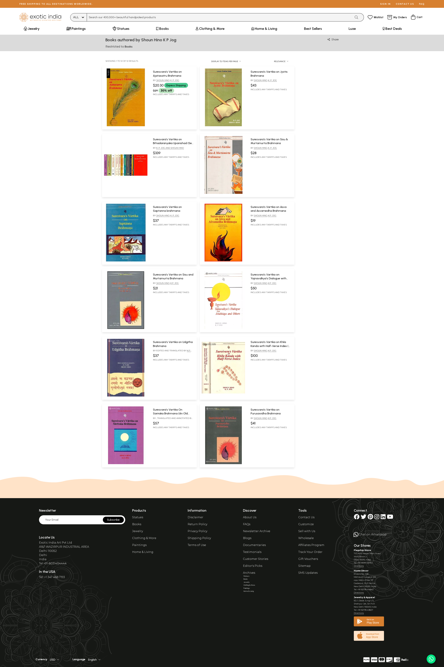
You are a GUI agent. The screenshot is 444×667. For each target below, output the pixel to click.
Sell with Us (306, 531)
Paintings (139, 545)
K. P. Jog (174, 80)
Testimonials (252, 552)
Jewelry (137, 531)
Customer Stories (255, 559)
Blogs (247, 538)
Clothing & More (144, 538)
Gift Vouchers (308, 559)
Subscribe (113, 519)
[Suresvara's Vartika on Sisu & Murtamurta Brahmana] (223, 193)
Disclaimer (195, 517)
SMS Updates (308, 572)
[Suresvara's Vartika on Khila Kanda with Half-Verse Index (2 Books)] (223, 396)
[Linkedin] (383, 517)
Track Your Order (310, 552)
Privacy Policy (197, 531)
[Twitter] (363, 517)
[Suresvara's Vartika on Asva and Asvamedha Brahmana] (223, 261)
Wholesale (306, 538)
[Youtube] (390, 517)
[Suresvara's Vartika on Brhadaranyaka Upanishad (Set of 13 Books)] (125, 193)
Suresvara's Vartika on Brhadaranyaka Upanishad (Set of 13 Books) (173, 143)
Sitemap (304, 565)
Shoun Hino (162, 80)
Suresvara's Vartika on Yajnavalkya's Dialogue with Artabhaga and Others (268, 278)
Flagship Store (362, 550)
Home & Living (142, 552)
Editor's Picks (252, 565)
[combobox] (219, 17)
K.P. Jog (272, 215)
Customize (306, 524)
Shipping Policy (199, 538)
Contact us (405, 4)
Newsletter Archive (256, 531)
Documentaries (254, 545)
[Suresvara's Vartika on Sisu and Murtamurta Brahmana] (125, 328)
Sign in (385, 4)
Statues (137, 517)
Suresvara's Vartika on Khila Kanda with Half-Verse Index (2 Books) (270, 345)
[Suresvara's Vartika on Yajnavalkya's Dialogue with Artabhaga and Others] (223, 328)
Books (136, 524)
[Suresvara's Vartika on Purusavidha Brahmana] (223, 463)
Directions (359, 566)
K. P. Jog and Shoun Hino (170, 148)
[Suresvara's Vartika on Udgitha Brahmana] (125, 396)
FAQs (246, 524)
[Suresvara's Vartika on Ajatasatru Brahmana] (125, 125)
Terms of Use (197, 545)
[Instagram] (376, 517)
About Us (249, 517)
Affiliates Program (311, 545)
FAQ (422, 4)
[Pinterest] (370, 517)
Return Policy (197, 524)
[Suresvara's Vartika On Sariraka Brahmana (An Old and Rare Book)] (125, 463)
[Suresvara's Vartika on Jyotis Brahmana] (223, 125)
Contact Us (306, 517)
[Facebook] (356, 517)
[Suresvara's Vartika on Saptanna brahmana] (125, 261)
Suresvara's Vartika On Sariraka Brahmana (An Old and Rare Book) (170, 413)
